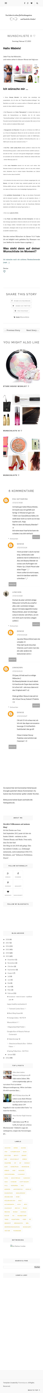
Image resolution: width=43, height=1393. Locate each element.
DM (20, 1163)
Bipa (5, 1159)
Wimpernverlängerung (12, 1227)
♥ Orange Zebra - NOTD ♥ (16, 1018)
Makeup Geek (8, 1193)
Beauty (16, 1155)
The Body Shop (21, 1215)
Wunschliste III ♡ (12, 431)
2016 (7, 946)
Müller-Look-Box (9, 1200)
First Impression (9, 1174)
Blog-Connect (18, 895)
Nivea (19, 1204)
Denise (20, 544)
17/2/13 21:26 (22, 548)
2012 (7, 1058)
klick (33, 236)
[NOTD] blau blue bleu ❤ (21, 1095)
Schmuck (23, 1212)
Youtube (7, 1230)
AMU (5, 1151)
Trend (6, 1219)
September (12, 970)
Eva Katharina (20, 499)
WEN (27, 1223)
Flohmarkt (21, 1174)
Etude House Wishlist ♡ (16, 386)
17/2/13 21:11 (17, 671)
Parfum (17, 1208)
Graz (6, 1181)
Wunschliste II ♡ (13, 1022)
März (9, 990)
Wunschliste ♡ (11, 475)
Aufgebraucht (15, 1151)
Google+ (8, 877)
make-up (28, 1189)
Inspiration (14, 1185)
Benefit (24, 1155)
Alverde (23, 1148)
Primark (7, 1212)
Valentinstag (15, 1219)
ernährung (25, 1166)
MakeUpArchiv (20, 1193)
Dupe (6, 1166)
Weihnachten (18, 1223)
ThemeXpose (22, 1383)
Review (15, 1212)
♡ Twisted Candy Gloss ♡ (16, 1009)
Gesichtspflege (15, 1178)
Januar (10, 1054)
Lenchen (16, 592)
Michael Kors (8, 1196)
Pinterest (8, 886)
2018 (7, 939)
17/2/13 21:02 (17, 596)
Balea (25, 1151)
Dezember (11, 960)
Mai (9, 983)
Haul (6, 1185)
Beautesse (7, 1155)
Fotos (6, 1178)
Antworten (36, 537)
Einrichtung (15, 1166)
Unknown (17, 667)
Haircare (14, 1181)
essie (13, 1170)
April (9, 986)
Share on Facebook (22, 301)
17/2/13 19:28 (17, 503)
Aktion (16, 1148)
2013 (7, 956)
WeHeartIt (18, 886)
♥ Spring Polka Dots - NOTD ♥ (17, 1051)
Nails (19, 1200)
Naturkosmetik (9, 1204)
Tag (13, 1215)
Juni (9, 980)
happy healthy (24, 1181)
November (11, 963)
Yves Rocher (17, 1230)
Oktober (11, 966)
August (10, 973)
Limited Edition (17, 1189)
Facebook (18, 877)
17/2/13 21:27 (22, 716)
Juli (9, 976)
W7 (30, 1219)
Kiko (22, 1185)
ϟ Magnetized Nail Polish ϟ (16, 1027)
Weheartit (7, 1223)
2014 (7, 953)
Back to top (33, 1390)
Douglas (27, 1163)
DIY (15, 1163)
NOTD (25, 1204)
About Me (7, 1148)
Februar (10, 993)
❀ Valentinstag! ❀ (13, 1039)
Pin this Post (23, 311)
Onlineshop (8, 1208)
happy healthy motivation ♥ (16, 1004)
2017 (7, 943)
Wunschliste (24, 317)
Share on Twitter (23, 306)
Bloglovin (8, 895)
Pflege (25, 1208)
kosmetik (7, 1189)
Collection (7, 1163)
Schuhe (6, 1215)
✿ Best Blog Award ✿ (15, 1013)
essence (6, 1170)
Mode (17, 1196)
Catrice (24, 1159)
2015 (7, 949)
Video (24, 1219)
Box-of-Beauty (14, 1159)
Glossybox (26, 1178)
